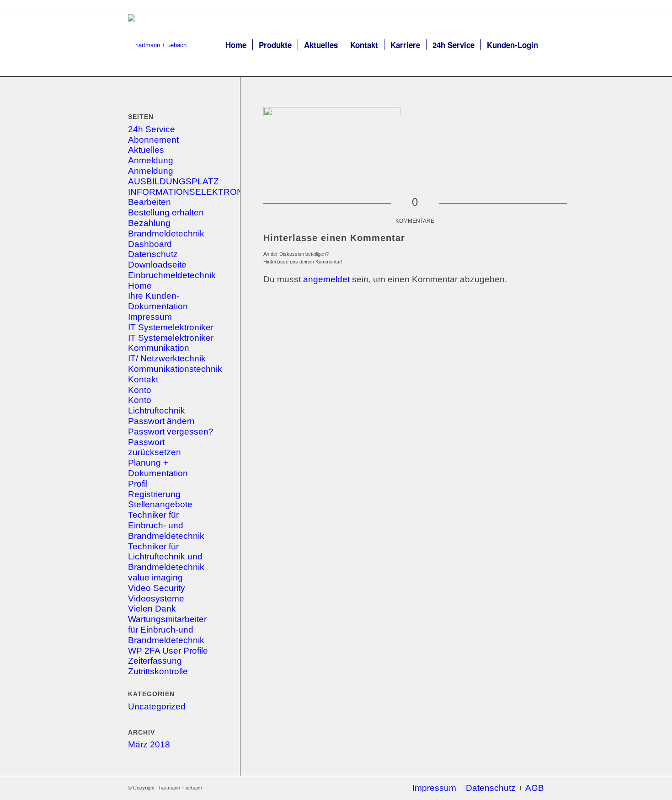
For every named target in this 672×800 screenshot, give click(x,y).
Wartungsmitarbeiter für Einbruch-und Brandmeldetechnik (167, 629)
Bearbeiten (149, 202)
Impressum (150, 317)
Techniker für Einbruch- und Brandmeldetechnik (166, 525)
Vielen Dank (152, 608)
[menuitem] (235, 45)
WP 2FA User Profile (168, 650)
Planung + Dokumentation (158, 468)
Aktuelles (146, 150)
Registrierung (154, 494)
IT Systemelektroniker (170, 327)
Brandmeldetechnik (166, 233)
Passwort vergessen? (170, 431)
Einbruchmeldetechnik (172, 275)
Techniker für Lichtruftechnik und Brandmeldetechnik (166, 557)
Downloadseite (157, 264)
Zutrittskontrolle (158, 671)
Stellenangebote (160, 504)
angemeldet (326, 279)
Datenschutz (153, 254)
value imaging (155, 577)
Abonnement (153, 140)
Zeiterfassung (155, 661)
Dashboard (150, 244)
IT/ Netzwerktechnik (167, 358)
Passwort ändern (161, 421)
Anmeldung (150, 160)
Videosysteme (156, 598)
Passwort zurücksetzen (154, 447)
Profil (138, 484)
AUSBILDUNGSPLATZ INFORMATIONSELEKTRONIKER (196, 187)
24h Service (151, 129)
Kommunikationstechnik (175, 369)
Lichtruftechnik (156, 410)
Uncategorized (157, 706)
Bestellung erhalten (166, 212)
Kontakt (143, 379)
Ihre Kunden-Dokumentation (158, 301)
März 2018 (149, 744)
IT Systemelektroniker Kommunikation (170, 343)
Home (140, 285)
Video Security (156, 588)
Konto (139, 390)
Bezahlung (149, 223)
